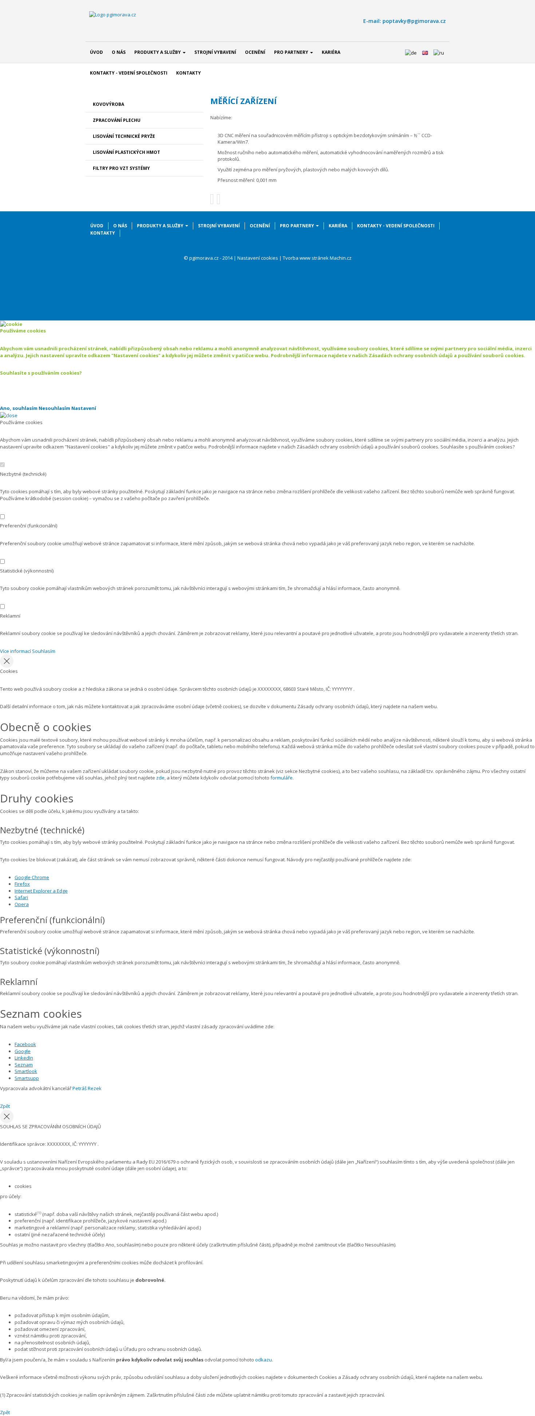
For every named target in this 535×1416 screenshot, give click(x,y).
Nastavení (83, 408)
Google (23, 1051)
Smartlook (26, 1071)
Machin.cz (341, 258)
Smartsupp (27, 1078)
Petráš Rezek (87, 1088)
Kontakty (188, 73)
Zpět (5, 1106)
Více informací (15, 651)
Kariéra (331, 52)
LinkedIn (24, 1057)
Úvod (96, 52)
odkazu (263, 1359)
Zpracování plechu (116, 120)
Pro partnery (291, 52)
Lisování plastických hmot (126, 152)
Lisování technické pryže (124, 136)
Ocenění (255, 52)
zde (160, 777)
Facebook (25, 1044)
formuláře (281, 777)
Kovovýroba (108, 104)
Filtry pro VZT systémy (121, 168)
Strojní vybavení (215, 52)
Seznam (24, 1064)
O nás (119, 52)
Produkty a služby (157, 52)
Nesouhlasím (54, 408)
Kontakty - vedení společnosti (128, 73)
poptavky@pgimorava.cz (414, 20)
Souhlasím (43, 651)
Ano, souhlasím (18, 408)
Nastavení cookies (257, 258)
